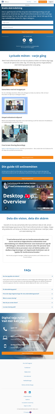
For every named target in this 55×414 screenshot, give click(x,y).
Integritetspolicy (27, 396)
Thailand (27, 412)
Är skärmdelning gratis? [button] (10, 289)
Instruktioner (27, 376)
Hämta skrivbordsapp (27, 385)
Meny (6, 2)
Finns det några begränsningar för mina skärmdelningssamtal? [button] (21, 294)
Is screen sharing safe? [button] (9, 307)
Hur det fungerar (27, 363)
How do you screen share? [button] (10, 302)
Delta (35, 1)
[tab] (27, 276)
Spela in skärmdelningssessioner (10, 148)
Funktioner (27, 367)
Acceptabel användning (27, 402)
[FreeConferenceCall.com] (2, 2)
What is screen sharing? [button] (9, 298)
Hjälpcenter (27, 372)
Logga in (51, 1)
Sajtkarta (27, 399)
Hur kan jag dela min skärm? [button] (11, 276)
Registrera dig (42, 1)
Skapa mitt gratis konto (27, 32)
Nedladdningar (27, 380)
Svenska (27, 5)
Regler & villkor (36, 46)
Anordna (29, 1)
